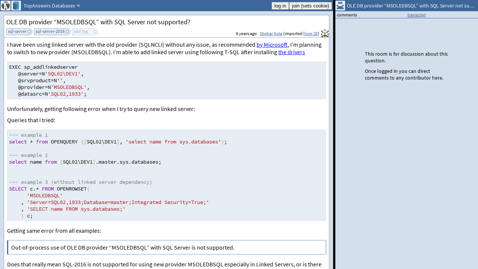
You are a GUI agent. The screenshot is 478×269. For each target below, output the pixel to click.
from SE (310, 33)
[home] (5, 5)
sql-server (17, 31)
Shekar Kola (271, 33)
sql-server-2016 (50, 31)
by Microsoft (272, 44)
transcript (416, 15)
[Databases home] (16, 5)
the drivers (291, 52)
